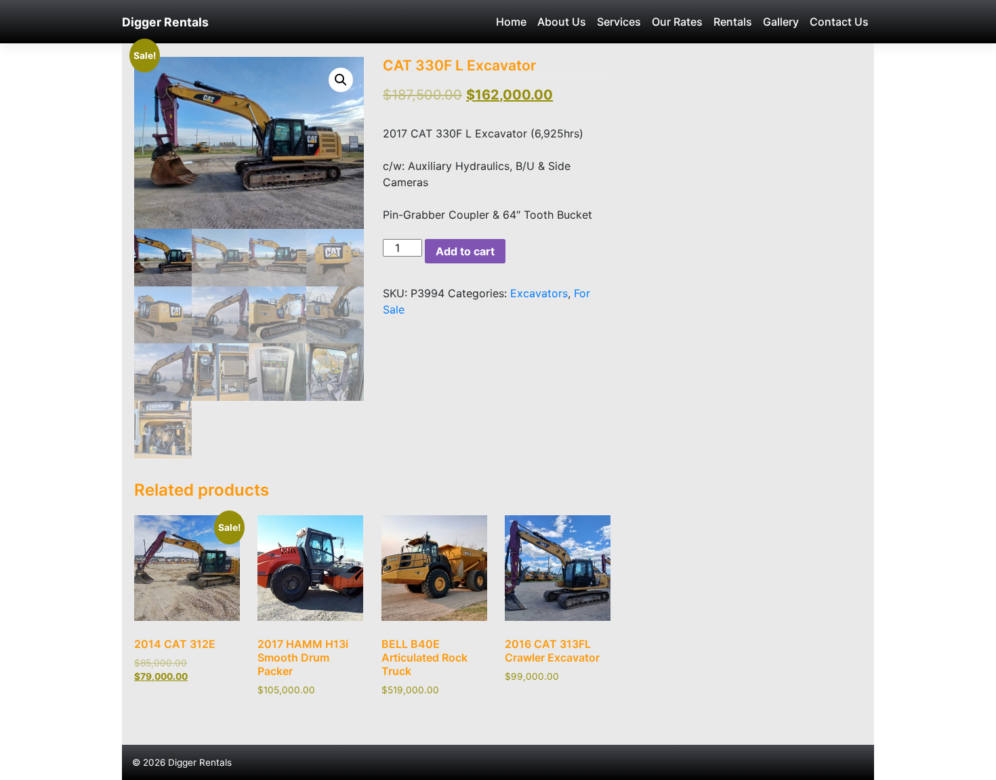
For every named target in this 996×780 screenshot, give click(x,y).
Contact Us (839, 21)
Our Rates (677, 21)
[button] (341, 80)
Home (511, 21)
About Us (561, 21)
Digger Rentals (165, 22)
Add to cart (465, 251)
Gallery (781, 21)
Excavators (539, 293)
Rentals (732, 21)
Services (619, 21)
